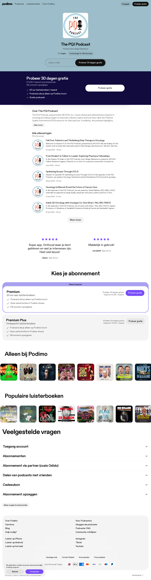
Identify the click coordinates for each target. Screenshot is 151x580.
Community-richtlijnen (86, 532)
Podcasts (19, 4)
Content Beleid (68, 557)
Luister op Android (14, 542)
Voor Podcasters (84, 520)
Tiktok (79, 542)
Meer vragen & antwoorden (15, 505)
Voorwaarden (84, 557)
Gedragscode (51, 557)
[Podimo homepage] (7, 4)
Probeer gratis (140, 4)
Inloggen (126, 4)
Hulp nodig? (11, 532)
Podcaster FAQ (83, 528)
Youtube (80, 546)
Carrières (9, 524)
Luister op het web (14, 546)
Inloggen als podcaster (86, 524)
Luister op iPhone (13, 538)
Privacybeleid (99, 557)
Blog (7, 528)
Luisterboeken (33, 4)
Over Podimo (48, 4)
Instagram (80, 538)
